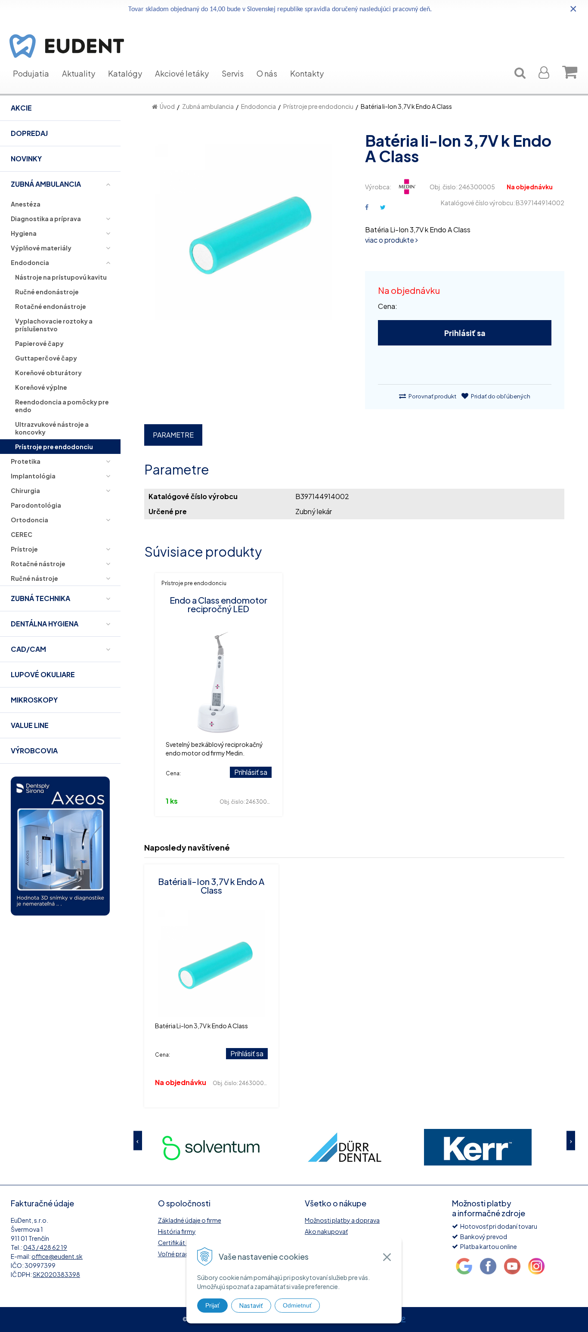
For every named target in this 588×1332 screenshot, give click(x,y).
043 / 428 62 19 (45, 1247)
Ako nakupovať (326, 1231)
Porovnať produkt (432, 396)
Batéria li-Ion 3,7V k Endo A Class (211, 885)
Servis (233, 73)
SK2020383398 (56, 1274)
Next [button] (570, 1140)
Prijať (212, 1305)
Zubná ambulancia (208, 106)
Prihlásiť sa (465, 333)
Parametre (173, 434)
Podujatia (31, 73)
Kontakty (307, 73)
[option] (229, 1147)
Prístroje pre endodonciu (318, 106)
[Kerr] (363, 1147)
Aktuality (78, 73)
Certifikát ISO (177, 1242)
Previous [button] (137, 1140)
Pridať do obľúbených (500, 396)
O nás (267, 73)
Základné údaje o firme (189, 1220)
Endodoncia (258, 106)
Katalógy (125, 73)
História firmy (177, 1231)
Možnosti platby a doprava (342, 1220)
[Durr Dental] (229, 1147)
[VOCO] (496, 1147)
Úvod (167, 106)
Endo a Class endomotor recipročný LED (218, 604)
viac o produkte (390, 239)
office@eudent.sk (57, 1256)
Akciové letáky (182, 73)
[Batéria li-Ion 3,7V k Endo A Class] (244, 236)
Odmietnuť (297, 1305)
